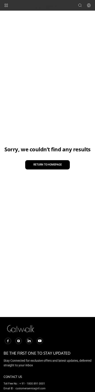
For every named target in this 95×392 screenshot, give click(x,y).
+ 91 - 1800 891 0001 (32, 383)
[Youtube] (39, 340)
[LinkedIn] (29, 340)
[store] (88, 5)
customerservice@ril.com (30, 388)
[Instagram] (18, 340)
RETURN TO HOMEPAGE (47, 164)
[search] (80, 5)
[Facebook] (8, 340)
